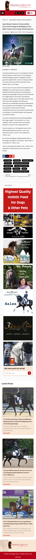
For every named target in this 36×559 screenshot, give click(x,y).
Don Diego (8, 160)
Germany (8, 163)
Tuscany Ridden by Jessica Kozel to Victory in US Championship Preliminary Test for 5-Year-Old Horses (17, 472)
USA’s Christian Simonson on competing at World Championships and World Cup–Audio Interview (17, 523)
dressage (17, 160)
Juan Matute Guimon (21, 166)
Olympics (7, 168)
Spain (24, 168)
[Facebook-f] (19, 13)
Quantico (16, 168)
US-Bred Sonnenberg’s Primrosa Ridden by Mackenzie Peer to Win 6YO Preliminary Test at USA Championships (17, 421)
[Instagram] (22, 13)
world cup (7, 171)
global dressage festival (21, 163)
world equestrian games (21, 171)
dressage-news (27, 160)
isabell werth (8, 166)
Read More (6, 433)
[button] (3, 13)
